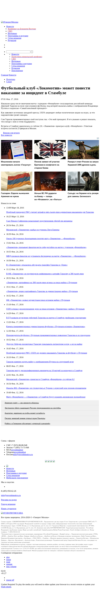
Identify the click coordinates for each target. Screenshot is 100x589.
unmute (9, 564)
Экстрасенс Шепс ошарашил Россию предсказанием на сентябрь (33, 408)
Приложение (17, 70)
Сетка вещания (14, 38)
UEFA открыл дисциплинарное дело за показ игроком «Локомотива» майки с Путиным (45, 309)
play (8, 557)
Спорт (9, 82)
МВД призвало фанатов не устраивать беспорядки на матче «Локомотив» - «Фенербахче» (46, 256)
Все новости (6, 135)
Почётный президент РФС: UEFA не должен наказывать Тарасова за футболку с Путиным (46, 353)
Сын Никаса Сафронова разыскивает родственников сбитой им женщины (39, 221)
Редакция (12, 40)
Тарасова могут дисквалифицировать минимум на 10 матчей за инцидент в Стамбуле (44, 370)
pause (8, 559)
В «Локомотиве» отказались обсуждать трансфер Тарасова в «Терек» (37, 265)
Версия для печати (11, 133)
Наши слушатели (8, 508)
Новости (10, 26)
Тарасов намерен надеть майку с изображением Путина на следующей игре (40, 362)
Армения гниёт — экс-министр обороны (22, 403)
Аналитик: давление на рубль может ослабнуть (25, 413)
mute (8, 562)
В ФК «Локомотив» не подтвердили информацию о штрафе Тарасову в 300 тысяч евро (45, 274)
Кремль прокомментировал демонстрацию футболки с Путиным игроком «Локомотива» (45, 326)
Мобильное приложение (17, 478)
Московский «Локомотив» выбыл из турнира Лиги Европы (32, 230)
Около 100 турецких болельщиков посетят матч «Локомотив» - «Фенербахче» (40, 238)
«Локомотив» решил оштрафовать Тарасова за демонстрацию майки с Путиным (42, 291)
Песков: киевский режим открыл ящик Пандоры (25, 418)
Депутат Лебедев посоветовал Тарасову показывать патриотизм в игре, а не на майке (44, 344)
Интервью (12, 33)
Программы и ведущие (18, 36)
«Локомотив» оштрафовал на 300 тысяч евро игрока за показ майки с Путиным (41, 282)
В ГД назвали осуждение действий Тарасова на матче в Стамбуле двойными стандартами (46, 318)
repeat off (10, 580)
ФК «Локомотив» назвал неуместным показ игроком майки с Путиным (38, 300)
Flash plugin (6, 587)
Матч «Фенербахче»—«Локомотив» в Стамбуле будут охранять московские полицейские (45, 397)
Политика (10, 79)
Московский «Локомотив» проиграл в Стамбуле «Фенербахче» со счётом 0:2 (40, 379)
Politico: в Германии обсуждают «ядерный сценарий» (27, 423)
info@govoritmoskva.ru (23, 454)
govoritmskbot (17, 450)
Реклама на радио (9, 500)
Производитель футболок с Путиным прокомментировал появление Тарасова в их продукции (48, 335)
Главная (4, 75)
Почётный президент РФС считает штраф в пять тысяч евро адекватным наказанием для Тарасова (50, 212)
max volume (11, 566)
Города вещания (8, 504)
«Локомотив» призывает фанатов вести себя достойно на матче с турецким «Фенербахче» (46, 247)
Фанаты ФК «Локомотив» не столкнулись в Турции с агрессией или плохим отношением (46, 388)
